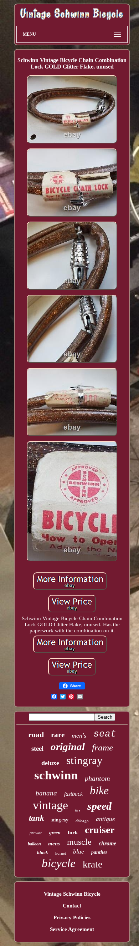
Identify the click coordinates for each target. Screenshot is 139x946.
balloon (34, 843)
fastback (73, 794)
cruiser (99, 829)
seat (104, 734)
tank (36, 818)
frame (102, 747)
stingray (84, 760)
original (68, 746)
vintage (50, 805)
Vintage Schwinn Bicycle (72, 894)
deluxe (50, 763)
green (55, 832)
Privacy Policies (72, 917)
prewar (36, 832)
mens (54, 843)
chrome (107, 843)
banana (46, 793)
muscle (79, 841)
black (42, 852)
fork (73, 832)
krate (92, 864)
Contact (72, 906)
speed (99, 806)
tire (77, 810)
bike (99, 790)
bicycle (59, 863)
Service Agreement (72, 929)
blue (78, 851)
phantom (97, 778)
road (36, 734)
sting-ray (59, 820)
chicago (82, 821)
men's (79, 735)
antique (105, 819)
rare (58, 734)
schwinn (56, 775)
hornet (60, 853)
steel (37, 748)
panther (99, 852)
